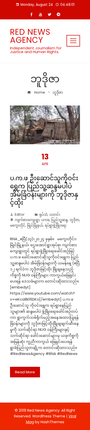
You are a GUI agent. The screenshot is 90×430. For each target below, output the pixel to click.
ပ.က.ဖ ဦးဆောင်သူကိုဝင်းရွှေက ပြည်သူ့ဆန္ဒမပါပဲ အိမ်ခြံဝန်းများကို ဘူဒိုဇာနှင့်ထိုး (44, 190)
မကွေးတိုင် (17, 225)
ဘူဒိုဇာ (74, 220)
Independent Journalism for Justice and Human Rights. (36, 49)
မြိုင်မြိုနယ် (35, 225)
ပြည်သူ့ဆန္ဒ (59, 220)
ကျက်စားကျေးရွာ (27, 220)
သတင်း (54, 214)
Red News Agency (30, 36)
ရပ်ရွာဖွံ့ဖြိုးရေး (55, 225)
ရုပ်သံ (43, 214)
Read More (25, 372)
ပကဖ (45, 220)
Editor (19, 214)
